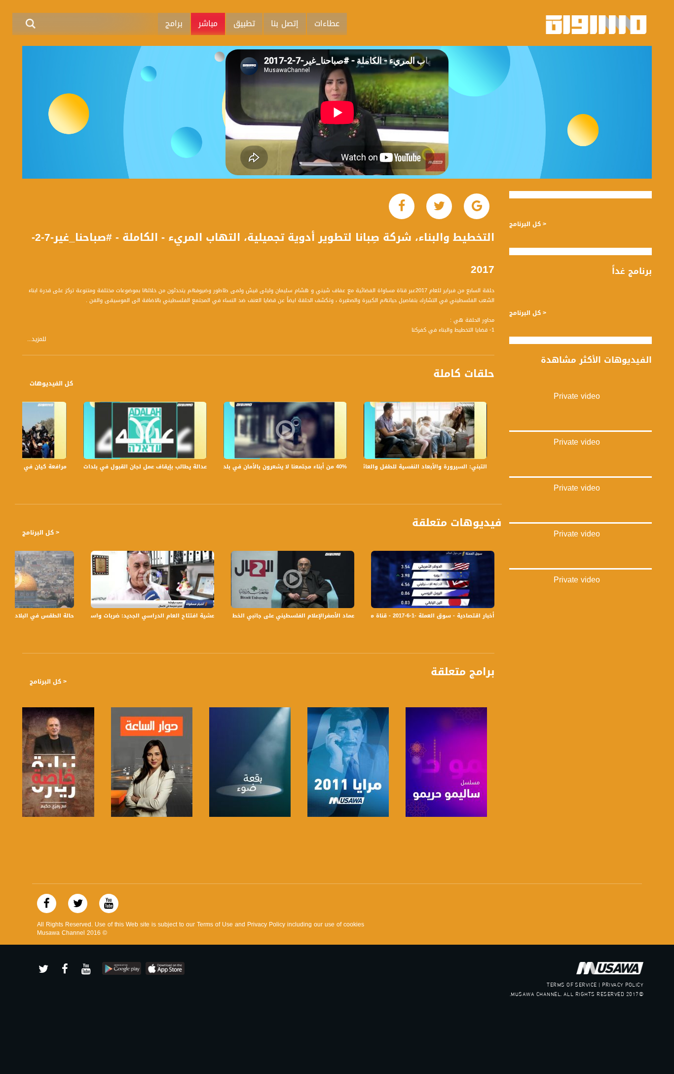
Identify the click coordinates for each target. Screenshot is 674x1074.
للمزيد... (36, 339)
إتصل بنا (285, 23)
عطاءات (326, 23)
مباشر (208, 23)
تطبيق (244, 23)
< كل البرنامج (40, 532)
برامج (174, 23)
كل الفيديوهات (51, 383)
